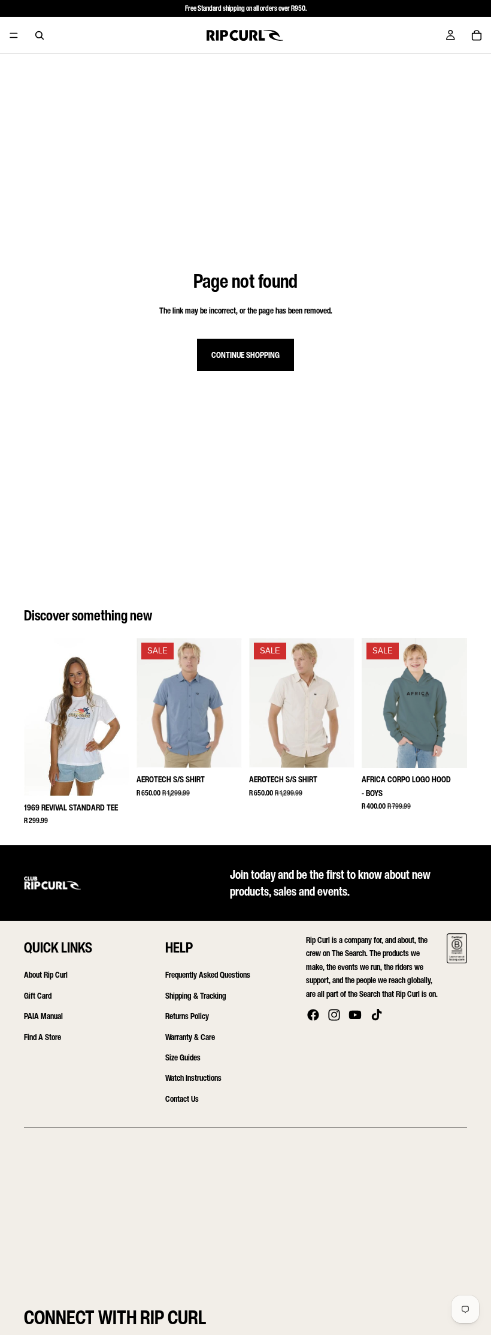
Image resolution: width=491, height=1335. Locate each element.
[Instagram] (334, 1015)
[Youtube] (355, 1015)
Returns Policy (187, 1015)
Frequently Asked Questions (207, 975)
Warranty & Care (190, 1036)
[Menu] (14, 35)
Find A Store (42, 1036)
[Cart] (476, 35)
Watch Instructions (193, 1078)
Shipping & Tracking (195, 995)
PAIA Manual (43, 1015)
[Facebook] (313, 1015)
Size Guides (183, 1057)
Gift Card (37, 995)
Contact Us (182, 1098)
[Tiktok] (376, 1015)
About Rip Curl (46, 975)
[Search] (39, 35)
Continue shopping (245, 354)
